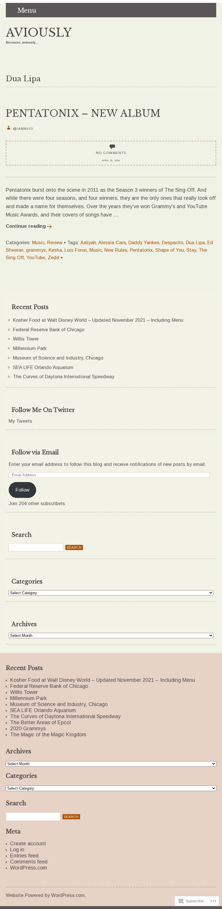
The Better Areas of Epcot (40, 722)
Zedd (53, 257)
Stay (191, 250)
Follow (22, 489)
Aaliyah (88, 242)
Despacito (172, 242)
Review (54, 242)
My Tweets (20, 421)
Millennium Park (30, 348)
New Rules (115, 250)
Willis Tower (26, 338)
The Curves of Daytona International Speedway (63, 376)
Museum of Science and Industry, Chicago (58, 357)
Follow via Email (35, 452)
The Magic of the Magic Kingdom (48, 734)
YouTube (35, 257)
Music (38, 242)
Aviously (39, 33)
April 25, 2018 (111, 160)
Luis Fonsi (75, 250)
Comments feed (28, 862)
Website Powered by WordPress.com (45, 895)
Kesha (55, 250)
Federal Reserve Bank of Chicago (48, 329)
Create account (28, 843)
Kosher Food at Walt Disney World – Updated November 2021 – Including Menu (98, 320)
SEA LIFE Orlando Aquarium (43, 367)
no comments (111, 153)
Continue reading (26, 226)
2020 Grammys (28, 728)
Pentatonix (141, 250)
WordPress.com (28, 868)
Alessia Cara (112, 242)
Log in (17, 849)
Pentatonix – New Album (83, 113)
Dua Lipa (195, 242)
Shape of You (169, 250)
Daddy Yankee (143, 242)
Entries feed (24, 856)
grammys (36, 250)
